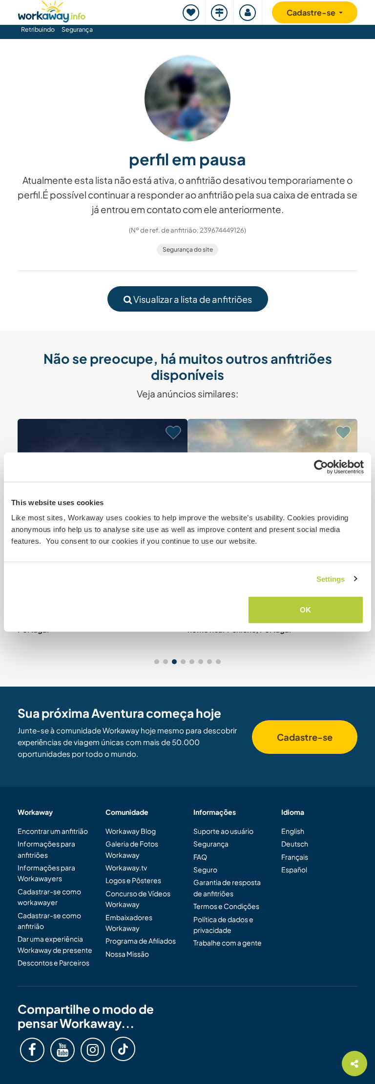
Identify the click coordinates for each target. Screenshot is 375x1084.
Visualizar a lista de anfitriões (192, 299)
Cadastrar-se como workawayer (49, 897)
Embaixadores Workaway (128, 922)
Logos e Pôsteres (133, 880)
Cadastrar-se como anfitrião (49, 920)
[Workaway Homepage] (52, 10)
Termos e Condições (226, 906)
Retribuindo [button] (38, 29)
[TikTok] (123, 1049)
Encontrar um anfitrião (53, 831)
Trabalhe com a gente (227, 942)
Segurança (77, 29)
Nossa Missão (127, 953)
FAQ (200, 856)
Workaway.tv (126, 867)
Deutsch (294, 843)
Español (294, 869)
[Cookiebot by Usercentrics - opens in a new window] (321, 466)
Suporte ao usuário (223, 831)
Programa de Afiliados (140, 940)
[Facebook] (32, 1050)
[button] (156, 661)
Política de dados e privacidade (223, 924)
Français (294, 856)
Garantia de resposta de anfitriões (227, 887)
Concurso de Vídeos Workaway (137, 898)
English (292, 831)
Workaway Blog (130, 831)
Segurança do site (188, 249)
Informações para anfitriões (46, 849)
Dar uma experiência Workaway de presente (55, 944)
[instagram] (93, 1050)
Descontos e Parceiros (53, 962)
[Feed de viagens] (220, 12)
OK (305, 610)
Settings (330, 578)
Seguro (205, 869)
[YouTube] (62, 1050)
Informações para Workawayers (46, 873)
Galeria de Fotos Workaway (131, 849)
